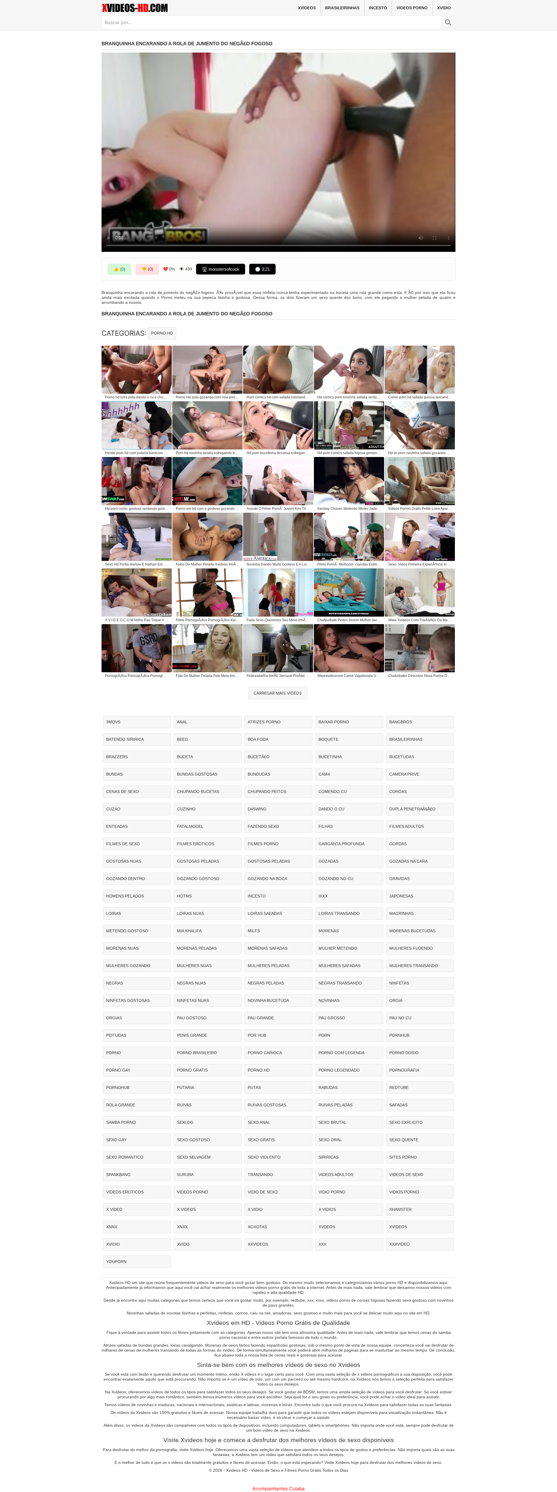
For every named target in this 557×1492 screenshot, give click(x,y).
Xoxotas (257, 1226)
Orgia (395, 1000)
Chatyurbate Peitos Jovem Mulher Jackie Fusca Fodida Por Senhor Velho (349, 620)
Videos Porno (412, 8)
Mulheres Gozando (128, 965)
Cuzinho (186, 809)
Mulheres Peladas (269, 965)
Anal (182, 722)
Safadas (398, 1105)
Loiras (113, 913)
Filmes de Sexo (123, 843)
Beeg (182, 739)
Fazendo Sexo (263, 826)
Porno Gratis (192, 1070)
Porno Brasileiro (197, 1052)
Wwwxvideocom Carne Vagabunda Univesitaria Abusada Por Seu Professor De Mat (349, 676)
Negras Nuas (191, 983)
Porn (324, 1035)
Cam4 (324, 774)
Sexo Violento (264, 1157)
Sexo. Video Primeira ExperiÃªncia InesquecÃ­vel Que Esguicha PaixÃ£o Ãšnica (420, 564)
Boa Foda (258, 739)
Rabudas (328, 1087)
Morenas (329, 931)
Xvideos (307, 8)
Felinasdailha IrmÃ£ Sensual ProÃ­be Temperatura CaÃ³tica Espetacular (278, 676)
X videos (186, 1209)
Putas (254, 1087)
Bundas (114, 774)
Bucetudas (401, 756)
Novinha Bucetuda (268, 1000)
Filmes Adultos (406, 826)
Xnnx (111, 1226)
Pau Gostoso (192, 1018)
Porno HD (162, 333)
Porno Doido (404, 1052)
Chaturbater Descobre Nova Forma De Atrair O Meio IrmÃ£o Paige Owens (420, 676)
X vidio (255, 1209)
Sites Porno (403, 1157)
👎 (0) (147, 269)
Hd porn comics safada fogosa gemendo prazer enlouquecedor (349, 453)
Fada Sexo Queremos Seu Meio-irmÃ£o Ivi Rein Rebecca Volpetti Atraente (278, 620)
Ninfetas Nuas (193, 1000)
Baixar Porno (334, 722)
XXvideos (258, 1244)
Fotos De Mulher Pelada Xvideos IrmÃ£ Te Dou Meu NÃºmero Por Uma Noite (208, 564)
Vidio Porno (332, 1192)
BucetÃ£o (259, 756)
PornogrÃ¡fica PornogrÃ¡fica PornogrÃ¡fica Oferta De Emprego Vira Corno (137, 676)
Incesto (378, 8)
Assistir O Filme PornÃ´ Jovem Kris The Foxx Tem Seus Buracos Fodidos (278, 509)
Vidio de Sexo (263, 1192)
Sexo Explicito (406, 1122)
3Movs (113, 722)
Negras (114, 983)
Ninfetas (399, 983)
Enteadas (117, 826)
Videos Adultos (336, 1174)
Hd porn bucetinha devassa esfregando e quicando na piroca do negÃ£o (278, 453)
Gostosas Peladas (198, 861)
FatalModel (190, 826)
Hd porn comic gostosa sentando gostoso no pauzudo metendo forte (137, 509)
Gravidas (399, 878)
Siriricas (329, 1157)
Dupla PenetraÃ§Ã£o (412, 809)
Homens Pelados (125, 896)
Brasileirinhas (342, 8)
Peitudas (116, 1035)
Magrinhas (401, 913)
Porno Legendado (339, 1070)
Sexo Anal (259, 1122)
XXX (322, 1244)
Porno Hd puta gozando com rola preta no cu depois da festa (208, 397)
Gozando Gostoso (198, 878)
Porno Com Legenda (341, 1052)
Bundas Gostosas (197, 774)
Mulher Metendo (338, 948)
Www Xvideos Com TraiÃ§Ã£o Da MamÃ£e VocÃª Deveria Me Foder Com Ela (420, 620)
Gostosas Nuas (123, 861)
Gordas (398, 843)
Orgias (114, 1018)
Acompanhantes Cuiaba (278, 1488)
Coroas (398, 791)
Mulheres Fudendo (411, 948)
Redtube (398, 1087)
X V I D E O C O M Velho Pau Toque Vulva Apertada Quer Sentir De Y (137, 620)
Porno (113, 1052)
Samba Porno (121, 1122)
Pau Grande (261, 1018)
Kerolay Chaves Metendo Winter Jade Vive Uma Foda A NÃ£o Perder (349, 509)
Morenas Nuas (122, 948)
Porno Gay (118, 1070)
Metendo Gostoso (127, 931)
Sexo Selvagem (194, 1157)
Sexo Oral (330, 1139)
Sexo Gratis (261, 1139)
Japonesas (401, 896)
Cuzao (113, 809)
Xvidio (444, 8)
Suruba (185, 1174)
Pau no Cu (400, 1018)
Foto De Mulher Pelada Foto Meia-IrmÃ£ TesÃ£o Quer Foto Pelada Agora (208, 676)
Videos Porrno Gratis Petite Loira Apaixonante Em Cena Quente (420, 509)
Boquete (328, 739)
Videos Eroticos (125, 1192)
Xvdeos (327, 1226)
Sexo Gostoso (193, 1139)
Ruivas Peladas (335, 1105)
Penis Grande (192, 1035)
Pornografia (404, 1070)
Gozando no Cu (336, 878)
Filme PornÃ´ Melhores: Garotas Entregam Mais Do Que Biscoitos (349, 564)
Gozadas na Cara (408, 861)
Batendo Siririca (125, 739)
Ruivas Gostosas (267, 1105)
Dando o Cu (331, 809)
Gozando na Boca (267, 878)
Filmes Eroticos (195, 843)
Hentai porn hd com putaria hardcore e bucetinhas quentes (137, 453)
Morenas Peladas (197, 948)
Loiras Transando (339, 913)
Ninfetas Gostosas (128, 1000)
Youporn (116, 1261)
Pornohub (117, 1087)
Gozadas (328, 861)
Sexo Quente (403, 1139)
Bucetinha (330, 756)
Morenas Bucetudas (412, 931)
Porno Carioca (265, 1052)
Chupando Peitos (267, 791)
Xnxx (182, 1226)
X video (114, 1209)
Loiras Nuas (190, 913)
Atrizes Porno (264, 722)
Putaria (185, 1087)
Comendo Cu (333, 791)
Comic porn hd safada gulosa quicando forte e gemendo (420, 397)
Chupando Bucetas (198, 791)
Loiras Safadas (265, 913)
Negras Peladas (266, 983)
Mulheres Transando (413, 965)
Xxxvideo (399, 1244)
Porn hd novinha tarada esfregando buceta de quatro (208, 453)
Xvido (183, 1244)
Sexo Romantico (124, 1157)
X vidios (327, 1209)
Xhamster (400, 1209)
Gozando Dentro (125, 878)
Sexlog (185, 1122)
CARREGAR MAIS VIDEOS (278, 693)
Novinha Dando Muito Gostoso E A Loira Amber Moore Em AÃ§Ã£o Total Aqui (278, 564)
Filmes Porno (263, 843)
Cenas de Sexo (122, 791)
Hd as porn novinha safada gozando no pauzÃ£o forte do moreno (420, 453)
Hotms (184, 896)
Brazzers (117, 756)
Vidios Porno (404, 1192)
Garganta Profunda (341, 843)
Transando (260, 1174)
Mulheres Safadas (339, 965)
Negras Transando (340, 983)
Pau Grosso (332, 1018)
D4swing (257, 809)
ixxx (323, 896)
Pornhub (399, 1035)
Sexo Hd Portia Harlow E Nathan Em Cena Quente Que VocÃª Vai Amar (137, 564)
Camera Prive (404, 774)
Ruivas (184, 1105)
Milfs (254, 931)
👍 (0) (119, 269)
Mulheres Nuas (194, 965)
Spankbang (118, 1174)
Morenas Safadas (267, 948)
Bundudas (259, 774)
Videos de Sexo (406, 1174)
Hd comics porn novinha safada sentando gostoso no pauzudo (349, 397)
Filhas (326, 826)
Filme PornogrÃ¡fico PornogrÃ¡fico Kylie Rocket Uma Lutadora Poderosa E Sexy (208, 620)
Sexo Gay (116, 1139)
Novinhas (329, 1000)
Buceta (185, 756)
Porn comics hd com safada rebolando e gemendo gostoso (278, 397)
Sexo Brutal (332, 1122)
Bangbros (400, 722)
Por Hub (257, 1035)
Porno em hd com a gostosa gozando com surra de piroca (208, 509)
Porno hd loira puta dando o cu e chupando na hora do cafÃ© (137, 397)
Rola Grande (120, 1105)
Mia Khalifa (189, 931)
